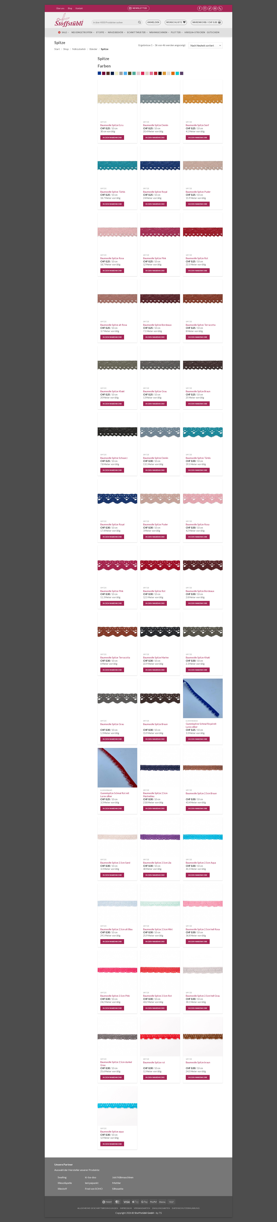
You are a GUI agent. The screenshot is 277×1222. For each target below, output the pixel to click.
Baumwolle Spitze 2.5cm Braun (201, 793)
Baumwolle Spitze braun (198, 1062)
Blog (70, 8)
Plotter (176, 32)
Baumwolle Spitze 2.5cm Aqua (201, 862)
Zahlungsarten (161, 1208)
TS (160, 1213)
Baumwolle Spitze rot (154, 1062)
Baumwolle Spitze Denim (155, 125)
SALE (64, 32)
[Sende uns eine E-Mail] (215, 8)
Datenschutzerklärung (186, 1208)
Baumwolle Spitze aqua (112, 1131)
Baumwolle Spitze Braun (198, 391)
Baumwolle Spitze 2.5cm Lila (157, 862)
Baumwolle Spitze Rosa (112, 258)
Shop (66, 48)
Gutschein (213, 32)
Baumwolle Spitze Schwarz (113, 458)
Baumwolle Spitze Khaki (112, 391)
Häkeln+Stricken (195, 32)
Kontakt (79, 8)
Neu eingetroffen (81, 32)
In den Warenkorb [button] (112, 137)
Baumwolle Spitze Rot (197, 258)
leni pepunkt (91, 1182)
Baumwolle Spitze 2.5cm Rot (157, 995)
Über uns (60, 8)
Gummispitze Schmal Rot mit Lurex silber (114, 795)
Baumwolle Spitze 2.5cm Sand (115, 862)
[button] (138, 8)
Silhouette (117, 1188)
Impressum (126, 1208)
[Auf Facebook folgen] (199, 8)
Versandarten (142, 1208)
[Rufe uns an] (220, 8)
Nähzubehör (115, 32)
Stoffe (100, 32)
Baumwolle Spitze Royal (155, 191)
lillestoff (62, 1188)
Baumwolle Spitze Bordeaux (157, 325)
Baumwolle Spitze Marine (156, 657)
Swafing (62, 1177)
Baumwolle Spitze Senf (197, 125)
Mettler (116, 1182)
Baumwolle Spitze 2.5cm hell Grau (203, 995)
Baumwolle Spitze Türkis (112, 191)
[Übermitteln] (139, 22)
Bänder (93, 48)
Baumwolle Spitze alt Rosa (113, 325)
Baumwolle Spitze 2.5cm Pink (115, 995)
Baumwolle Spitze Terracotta (200, 325)
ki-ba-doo (90, 1177)
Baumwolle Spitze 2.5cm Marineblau (155, 795)
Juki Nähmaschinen (122, 1177)
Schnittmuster (136, 32)
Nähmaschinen (158, 32)
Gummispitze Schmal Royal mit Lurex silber (201, 725)
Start (57, 48)
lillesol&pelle (65, 1182)
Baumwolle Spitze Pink (154, 258)
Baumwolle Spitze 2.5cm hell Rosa (203, 929)
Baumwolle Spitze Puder (198, 191)
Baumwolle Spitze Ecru (111, 125)
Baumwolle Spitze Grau (155, 391)
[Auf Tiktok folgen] (210, 8)
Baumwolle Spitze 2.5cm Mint (158, 929)
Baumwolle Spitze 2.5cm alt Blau (116, 929)
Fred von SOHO (94, 1188)
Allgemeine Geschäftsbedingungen (97, 1208)
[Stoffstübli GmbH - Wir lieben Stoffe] (69, 20)
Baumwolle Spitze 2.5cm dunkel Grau (116, 1063)
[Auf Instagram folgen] (204, 8)
